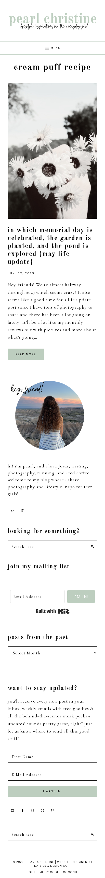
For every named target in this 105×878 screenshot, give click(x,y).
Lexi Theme (35, 872)
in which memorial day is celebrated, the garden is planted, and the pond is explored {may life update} (50, 246)
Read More (26, 354)
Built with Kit (53, 611)
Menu (56, 47)
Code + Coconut (64, 872)
